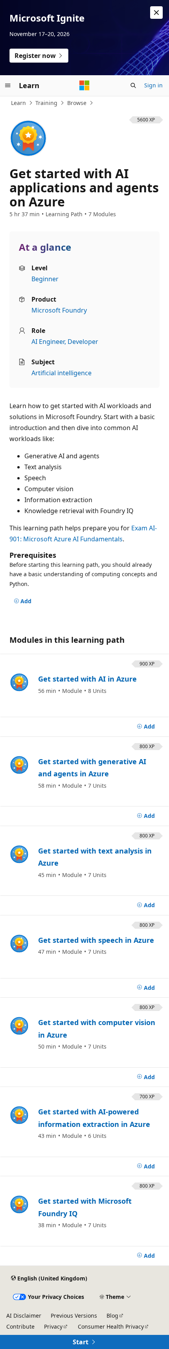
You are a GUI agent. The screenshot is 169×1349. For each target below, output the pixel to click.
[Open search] (133, 85)
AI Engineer (47, 341)
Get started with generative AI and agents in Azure (92, 768)
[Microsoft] (84, 85)
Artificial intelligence (61, 373)
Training (46, 103)
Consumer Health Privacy (111, 1326)
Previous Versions (74, 1315)
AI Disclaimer (23, 1315)
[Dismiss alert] (156, 12)
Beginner (45, 279)
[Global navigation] (8, 85)
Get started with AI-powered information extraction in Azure (94, 1118)
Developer (83, 341)
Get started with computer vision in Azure (96, 1029)
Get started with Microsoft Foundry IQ (85, 1207)
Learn (18, 103)
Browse (76, 103)
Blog (112, 1315)
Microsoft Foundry (59, 310)
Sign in (153, 85)
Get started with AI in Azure (87, 679)
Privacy (53, 1326)
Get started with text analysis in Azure (95, 857)
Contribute (20, 1326)
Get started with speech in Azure (96, 940)
